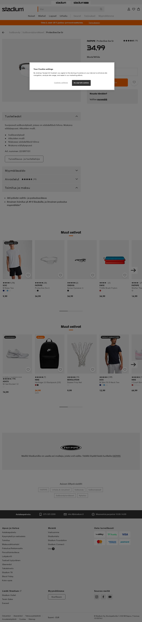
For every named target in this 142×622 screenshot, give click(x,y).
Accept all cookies (81, 83)
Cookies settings (61, 83)
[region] (72, 76)
